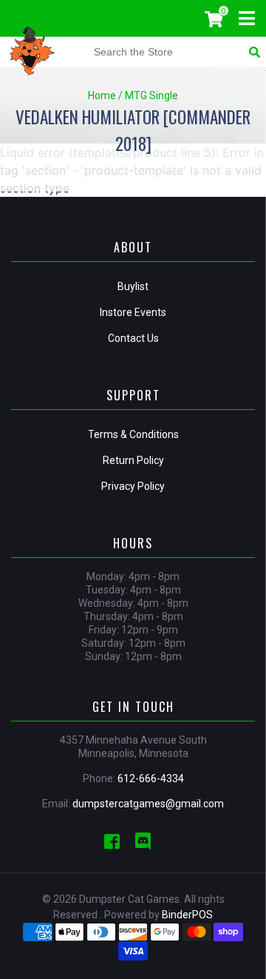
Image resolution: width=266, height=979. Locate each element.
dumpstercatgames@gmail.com (148, 804)
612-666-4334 (150, 778)
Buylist (133, 286)
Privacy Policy (133, 486)
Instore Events (133, 312)
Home (102, 95)
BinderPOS (187, 915)
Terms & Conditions (133, 434)
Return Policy (133, 460)
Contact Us (133, 338)
